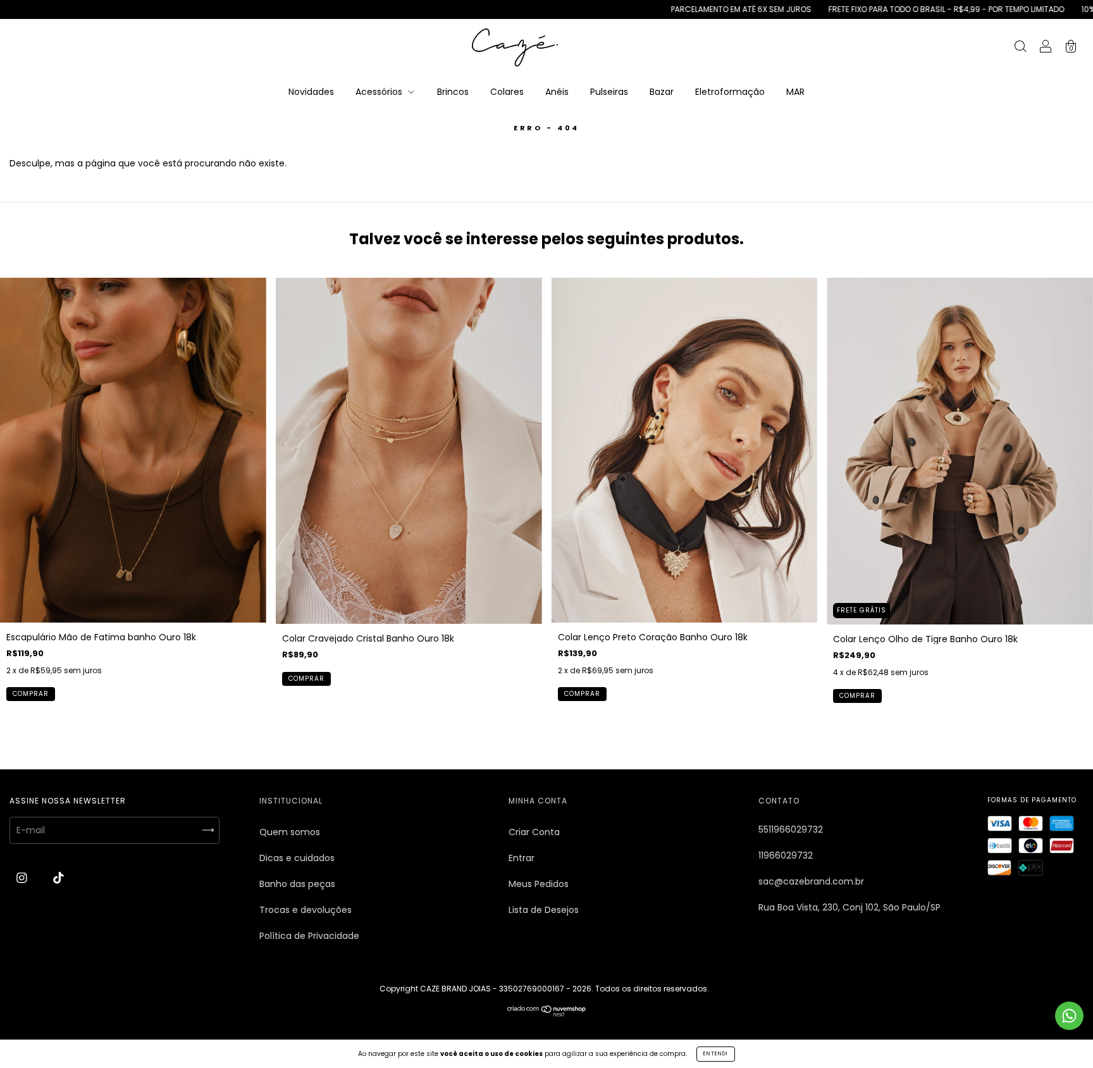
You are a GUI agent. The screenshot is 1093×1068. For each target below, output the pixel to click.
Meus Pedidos (539, 884)
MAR (795, 91)
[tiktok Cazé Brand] (58, 878)
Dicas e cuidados (297, 858)
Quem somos (289, 832)
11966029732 (785, 855)
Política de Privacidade (309, 935)
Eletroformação (730, 91)
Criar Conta (534, 832)
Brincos (453, 91)
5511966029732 (790, 829)
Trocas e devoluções (305, 909)
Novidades (311, 91)
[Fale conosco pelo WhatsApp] (1069, 1016)
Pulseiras (609, 91)
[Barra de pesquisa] (1020, 48)
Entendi (715, 1053)
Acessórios (380, 91)
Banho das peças (297, 884)
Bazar (662, 91)
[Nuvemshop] (546, 1013)
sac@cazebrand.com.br (811, 881)
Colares (507, 91)
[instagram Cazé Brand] (23, 878)
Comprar (31, 694)
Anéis (557, 91)
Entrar (521, 858)
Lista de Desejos (544, 909)
